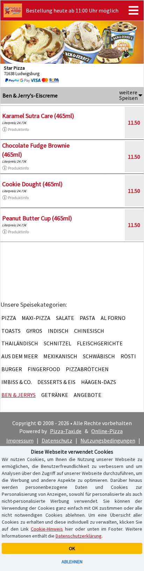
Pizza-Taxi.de (65, 431)
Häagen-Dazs (98, 381)
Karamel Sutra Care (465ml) (38, 116)
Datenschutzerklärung (79, 536)
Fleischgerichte (100, 343)
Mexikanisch (60, 356)
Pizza (8, 317)
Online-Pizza (107, 431)
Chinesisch (89, 330)
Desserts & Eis (56, 381)
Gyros (34, 330)
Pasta (87, 317)
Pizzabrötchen (87, 369)
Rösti (128, 356)
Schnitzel (57, 343)
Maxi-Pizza (36, 317)
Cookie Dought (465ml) (32, 184)
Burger (11, 369)
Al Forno (113, 317)
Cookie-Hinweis (47, 529)
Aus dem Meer (19, 356)
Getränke (54, 394)
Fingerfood (44, 369)
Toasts (11, 330)
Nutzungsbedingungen (107, 440)
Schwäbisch (99, 356)
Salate (65, 317)
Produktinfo (18, 129)
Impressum (20, 440)
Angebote (87, 394)
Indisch (58, 330)
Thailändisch (19, 343)
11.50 (134, 122)
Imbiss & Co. (16, 381)
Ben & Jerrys (18, 394)
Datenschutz (57, 440)
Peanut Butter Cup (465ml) (37, 218)
